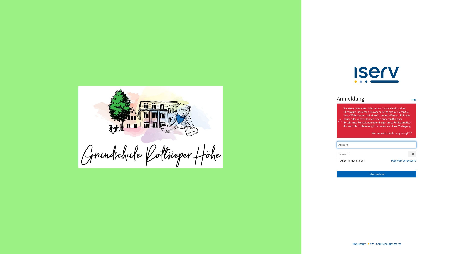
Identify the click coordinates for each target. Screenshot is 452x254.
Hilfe (414, 99)
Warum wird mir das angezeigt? (391, 133)
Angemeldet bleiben (352, 160)
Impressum (359, 244)
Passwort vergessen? (403, 160)
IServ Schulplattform (388, 244)
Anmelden (378, 174)
